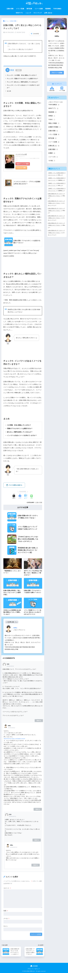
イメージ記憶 (39, 8)
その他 (51, 160)
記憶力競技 (53, 149)
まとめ (9, 91)
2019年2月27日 (12, 816)
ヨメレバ (23, 156)
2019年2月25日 (10, 666)
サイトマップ (38, 13)
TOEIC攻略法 (57, 8)
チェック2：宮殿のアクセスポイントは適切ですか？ (22, 78)
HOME (35, 966)
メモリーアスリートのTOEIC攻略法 (55, 103)
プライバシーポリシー (34, 968)
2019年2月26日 (11, 727)
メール (6, 918)
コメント (7, 888)
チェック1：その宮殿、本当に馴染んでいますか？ (22, 75)
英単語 (51, 116)
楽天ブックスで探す (23, 164)
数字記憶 (29, 8)
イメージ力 (52, 157)
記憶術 (51, 153)
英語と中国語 (53, 123)
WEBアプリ (19, 13)
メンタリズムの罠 (21, 154)
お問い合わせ (48, 13)
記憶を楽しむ (53, 145)
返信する (39, 720)
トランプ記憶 (20, 8)
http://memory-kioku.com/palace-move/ (14, 738)
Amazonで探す (21, 167)
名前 (5, 911)
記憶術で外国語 (54, 127)
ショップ (28, 13)
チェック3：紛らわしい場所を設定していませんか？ (22, 82)
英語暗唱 (48, 8)
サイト (5, 926)
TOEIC (51, 119)
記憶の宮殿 (10, 8)
